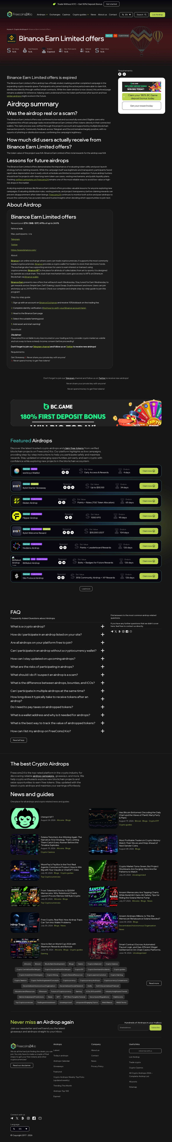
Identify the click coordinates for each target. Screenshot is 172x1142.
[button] (126, 14)
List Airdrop (157, 14)
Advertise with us (145, 1051)
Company (96, 1044)
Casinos (66, 14)
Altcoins (60, 820)
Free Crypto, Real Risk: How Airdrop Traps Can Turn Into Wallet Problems (61, 921)
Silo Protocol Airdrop (33, 578)
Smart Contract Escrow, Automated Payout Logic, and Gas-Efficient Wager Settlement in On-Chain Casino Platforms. (140, 947)
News (93, 14)
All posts (133, 1081)
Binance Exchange (48, 302)
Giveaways (58, 1066)
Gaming (44, 953)
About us (102, 14)
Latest (56, 1050)
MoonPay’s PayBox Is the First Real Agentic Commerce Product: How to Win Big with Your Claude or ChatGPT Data (61, 867)
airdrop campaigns (44, 775)
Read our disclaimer (22, 1065)
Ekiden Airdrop (30, 503)
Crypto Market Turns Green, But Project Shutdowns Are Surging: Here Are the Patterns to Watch (138, 869)
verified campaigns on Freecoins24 (32, 179)
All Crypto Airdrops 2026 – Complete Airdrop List (141, 1074)
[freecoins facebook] (127, 631)
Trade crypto (135, 1062)
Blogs (68, 820)
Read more (154, 983)
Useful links (134, 1044)
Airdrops (41, 14)
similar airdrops (14, 96)
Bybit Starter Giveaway (34, 487)
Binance (39, 264)
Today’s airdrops (60, 1055)
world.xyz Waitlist (31, 472)
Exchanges (55, 14)
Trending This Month (62, 1085)
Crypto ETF (154, 821)
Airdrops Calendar (61, 1061)
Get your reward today (141, 105)
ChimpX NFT (47, 817)
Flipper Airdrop (30, 518)
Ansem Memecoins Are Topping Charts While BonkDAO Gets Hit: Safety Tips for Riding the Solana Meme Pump (139, 895)
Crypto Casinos (48, 852)
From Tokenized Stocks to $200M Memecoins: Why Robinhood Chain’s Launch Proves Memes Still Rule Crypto (60, 893)
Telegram (15, 239)
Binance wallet (31, 277)
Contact (113, 14)
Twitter (14, 244)
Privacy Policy (97, 1066)
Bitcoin (138, 821)
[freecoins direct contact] (131, 631)
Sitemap (133, 1087)
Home (9, 29)
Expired (56, 1096)
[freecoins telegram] (112, 631)
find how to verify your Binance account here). (64, 308)
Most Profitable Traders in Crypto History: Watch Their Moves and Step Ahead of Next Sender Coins (140, 843)
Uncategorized (139, 875)
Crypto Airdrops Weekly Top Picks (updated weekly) (68, 1078)
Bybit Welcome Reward (34, 533)
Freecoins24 (55, 194)
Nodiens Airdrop (31, 548)
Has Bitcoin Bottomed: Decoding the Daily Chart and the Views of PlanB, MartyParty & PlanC (140, 815)
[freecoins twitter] (115, 631)
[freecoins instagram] (123, 631)
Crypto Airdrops (20, 29)
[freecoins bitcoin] (119, 631)
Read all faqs (18, 740)
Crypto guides (79, 14)
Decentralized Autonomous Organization (137, 925)
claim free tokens (74, 448)
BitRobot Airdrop (31, 563)
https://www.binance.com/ (23, 250)
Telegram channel (41, 346)
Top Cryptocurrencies (50, 877)
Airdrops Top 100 (61, 1091)
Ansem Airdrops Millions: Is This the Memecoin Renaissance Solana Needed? (139, 917)
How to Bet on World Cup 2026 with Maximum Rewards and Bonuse (58, 945)
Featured (57, 1071)
